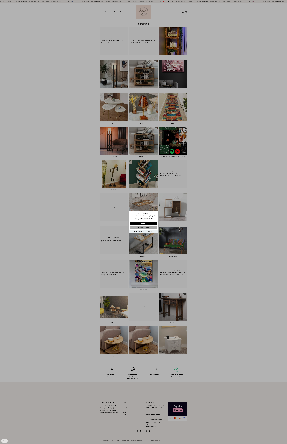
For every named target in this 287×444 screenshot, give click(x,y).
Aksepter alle (143, 223)
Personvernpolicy (138, 231)
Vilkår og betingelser (147, 231)
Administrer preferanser (143, 227)
